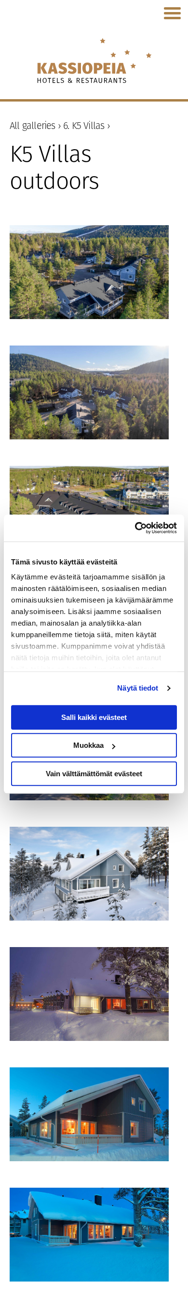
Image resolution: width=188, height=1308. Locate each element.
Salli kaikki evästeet (94, 717)
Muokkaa (88, 745)
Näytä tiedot (137, 688)
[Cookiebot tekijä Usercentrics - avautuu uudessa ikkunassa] (135, 528)
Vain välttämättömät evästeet (94, 773)
